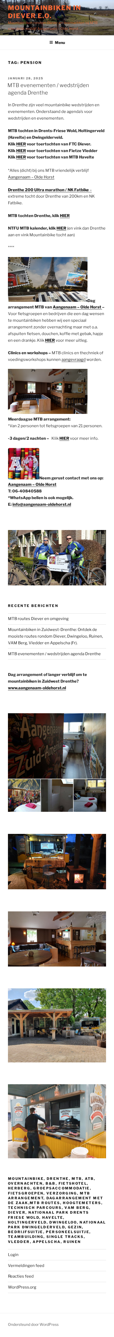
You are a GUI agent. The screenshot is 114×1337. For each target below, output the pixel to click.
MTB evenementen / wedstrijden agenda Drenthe (54, 653)
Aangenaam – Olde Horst (31, 177)
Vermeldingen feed (26, 1265)
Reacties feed (21, 1276)
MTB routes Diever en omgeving (38, 618)
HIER (21, 144)
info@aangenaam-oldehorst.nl (41, 504)
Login (13, 1254)
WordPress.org (22, 1287)
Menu (60, 42)
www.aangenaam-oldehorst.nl (37, 688)
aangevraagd (74, 359)
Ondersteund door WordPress (33, 1324)
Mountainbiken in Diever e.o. (44, 12)
